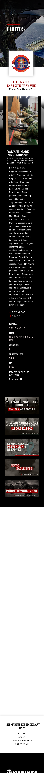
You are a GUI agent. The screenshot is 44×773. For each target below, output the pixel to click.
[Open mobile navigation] (40, 4)
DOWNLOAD (18, 312)
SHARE (15, 316)
